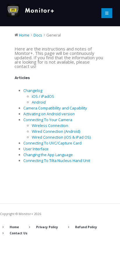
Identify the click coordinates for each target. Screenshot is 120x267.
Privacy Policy (47, 227)
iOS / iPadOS (43, 96)
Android (39, 102)
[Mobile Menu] (106, 13)
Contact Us (18, 233)
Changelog (32, 90)
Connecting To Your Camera (47, 119)
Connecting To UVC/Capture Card (52, 143)
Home (14, 227)
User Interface (36, 148)
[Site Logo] (32, 10)
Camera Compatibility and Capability (55, 108)
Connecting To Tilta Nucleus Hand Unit (56, 160)
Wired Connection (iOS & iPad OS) (61, 137)
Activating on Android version (49, 113)
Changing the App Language (48, 154)
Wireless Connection (50, 125)
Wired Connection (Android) (56, 131)
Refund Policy (86, 227)
